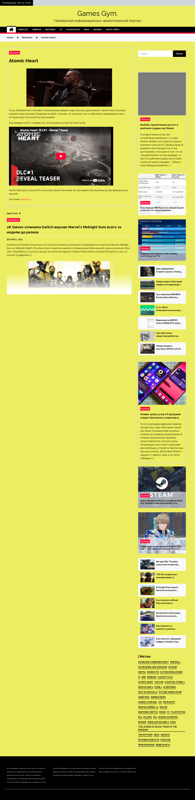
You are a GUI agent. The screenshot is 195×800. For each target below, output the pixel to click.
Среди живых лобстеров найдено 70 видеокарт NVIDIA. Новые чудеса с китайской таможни (169, 283)
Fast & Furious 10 (147, 692)
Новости (23, 29)
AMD (143, 677)
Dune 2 (158, 687)
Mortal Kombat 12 (148, 707)
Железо (97, 29)
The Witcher (145, 735)
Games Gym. (97, 13)
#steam (172, 667)
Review (142, 722)
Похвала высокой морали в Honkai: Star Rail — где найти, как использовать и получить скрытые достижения (160, 547)
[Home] (11, 29)
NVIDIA (162, 712)
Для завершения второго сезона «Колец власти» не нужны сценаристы (168, 270)
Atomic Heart (23, 60)
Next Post (12, 213)
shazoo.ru (26, 199)
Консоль (165, 740)
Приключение (146, 745)
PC (61, 29)
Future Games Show (170, 692)
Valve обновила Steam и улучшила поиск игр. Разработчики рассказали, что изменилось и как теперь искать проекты (161, 502)
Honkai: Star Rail (147, 702)
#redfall (175, 662)
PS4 (140, 717)
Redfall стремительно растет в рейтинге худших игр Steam (159, 126)
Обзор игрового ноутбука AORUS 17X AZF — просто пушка (169, 347)
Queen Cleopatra (168, 717)
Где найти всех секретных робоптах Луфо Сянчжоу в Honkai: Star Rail (168, 335)
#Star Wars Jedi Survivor (152, 667)
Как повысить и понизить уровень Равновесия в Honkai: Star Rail (167, 627)
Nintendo (50, 29)
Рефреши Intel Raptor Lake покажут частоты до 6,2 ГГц (159, 254)
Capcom (159, 682)
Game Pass (143, 697)
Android (36, 29)
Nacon (163, 707)
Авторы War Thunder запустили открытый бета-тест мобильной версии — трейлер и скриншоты (167, 563)
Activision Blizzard (171, 672)
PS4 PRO (147, 717)
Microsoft (169, 702)
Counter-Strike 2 (175, 682)
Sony (173, 722)
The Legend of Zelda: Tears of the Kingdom (157, 728)
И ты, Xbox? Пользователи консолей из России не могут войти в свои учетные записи (169, 309)
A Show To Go (165, 677)
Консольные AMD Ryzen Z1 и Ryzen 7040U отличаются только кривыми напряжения (162, 209)
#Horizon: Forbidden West (153, 662)
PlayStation (73, 29)
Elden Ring (169, 687)
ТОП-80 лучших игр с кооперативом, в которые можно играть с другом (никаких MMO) (169, 576)
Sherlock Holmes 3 (158, 722)
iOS (160, 702)
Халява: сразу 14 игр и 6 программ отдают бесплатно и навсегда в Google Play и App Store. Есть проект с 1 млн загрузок (160, 416)
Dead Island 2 (145, 687)
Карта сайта (112, 29)
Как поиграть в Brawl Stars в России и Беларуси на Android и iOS (167, 602)
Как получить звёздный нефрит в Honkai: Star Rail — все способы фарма (168, 640)
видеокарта (163, 745)
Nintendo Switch (148, 712)
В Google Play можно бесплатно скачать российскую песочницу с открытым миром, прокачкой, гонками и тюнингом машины (169, 589)
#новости (153, 672)
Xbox (86, 29)
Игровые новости (148, 740)
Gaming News (158, 697)
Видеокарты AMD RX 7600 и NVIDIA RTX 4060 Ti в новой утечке (168, 322)
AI (139, 677)
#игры (142, 672)
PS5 (155, 717)
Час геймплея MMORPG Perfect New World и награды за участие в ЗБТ (168, 296)
